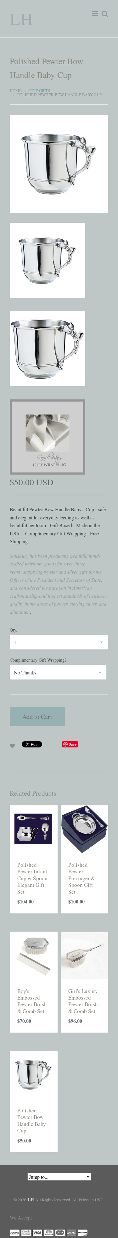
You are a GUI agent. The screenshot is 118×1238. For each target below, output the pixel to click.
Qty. (13, 630)
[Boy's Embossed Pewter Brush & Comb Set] (34, 954)
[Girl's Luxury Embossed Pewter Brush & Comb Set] (85, 954)
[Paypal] (15, 1232)
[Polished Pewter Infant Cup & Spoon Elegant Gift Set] (34, 828)
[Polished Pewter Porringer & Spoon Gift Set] (85, 828)
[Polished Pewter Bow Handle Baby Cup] (59, 162)
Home (16, 90)
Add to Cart (37, 716)
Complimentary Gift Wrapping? (38, 660)
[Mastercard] (49, 1232)
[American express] (71, 1232)
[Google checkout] (26, 1232)
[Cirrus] (60, 1232)
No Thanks (25, 672)
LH (21, 18)
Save (72, 744)
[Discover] (83, 1232)
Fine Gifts (39, 90)
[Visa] (37, 1232)
